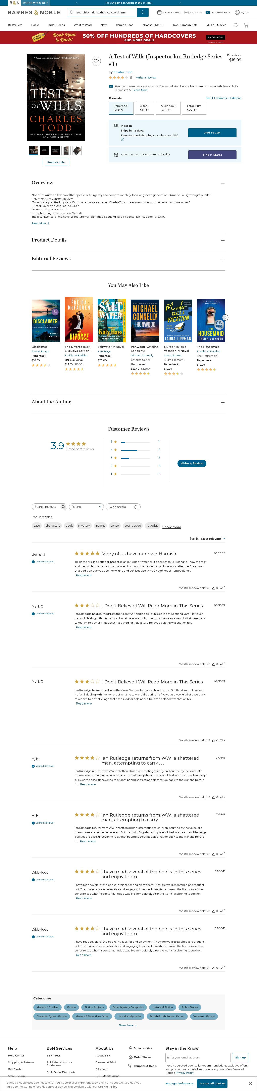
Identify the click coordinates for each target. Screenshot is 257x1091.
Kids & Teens (11, 119)
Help (9, 173)
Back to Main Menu (16, 181)
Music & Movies (12, 143)
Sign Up (7, 36)
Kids (21, 709)
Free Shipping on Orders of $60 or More (27, 252)
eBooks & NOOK (13, 134)
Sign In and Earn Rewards (26, 411)
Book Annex (26, 615)
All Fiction (24, 452)
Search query (15, 72)
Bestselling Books (29, 601)
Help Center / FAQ (26, 429)
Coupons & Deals (29, 958)
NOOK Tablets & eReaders (39, 1022)
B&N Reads (14, 149)
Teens (21, 749)
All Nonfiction (27, 499)
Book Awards (26, 929)
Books (7, 114)
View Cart (8, 15)
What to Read (11, 123)
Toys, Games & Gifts (15, 139)
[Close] (6, 65)
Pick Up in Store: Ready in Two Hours (26, 266)
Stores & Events (17, 161)
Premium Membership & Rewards (36, 423)
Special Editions (28, 900)
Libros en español (29, 619)
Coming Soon (10, 131)
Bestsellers (8, 111)
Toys (21, 785)
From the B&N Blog (23, 961)
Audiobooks (25, 608)
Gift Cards (13, 167)
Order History (15, 154)
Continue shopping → (16, 50)
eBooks (22, 1055)
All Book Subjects (29, 622)
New (5, 127)
